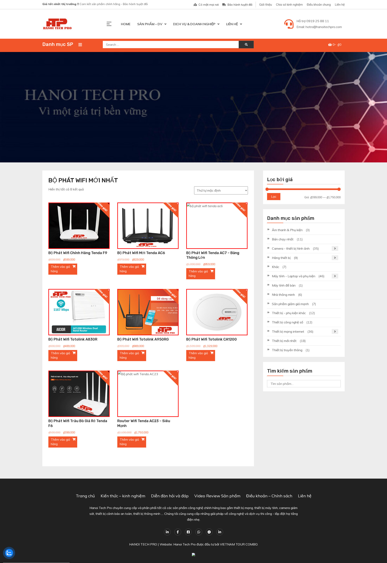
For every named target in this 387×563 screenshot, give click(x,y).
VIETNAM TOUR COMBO (238, 544)
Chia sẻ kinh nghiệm (289, 4)
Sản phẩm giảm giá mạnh (290, 304)
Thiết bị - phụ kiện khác (289, 313)
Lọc (273, 196)
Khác (275, 267)
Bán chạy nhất (282, 239)
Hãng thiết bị (281, 258)
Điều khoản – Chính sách (269, 495)
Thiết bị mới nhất (284, 341)
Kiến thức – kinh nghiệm (123, 495)
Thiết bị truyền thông (287, 350)
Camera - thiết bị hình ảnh (291, 248)
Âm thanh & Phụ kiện (287, 230)
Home (125, 24)
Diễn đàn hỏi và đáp (170, 495)
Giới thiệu (265, 4)
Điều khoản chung (319, 4)
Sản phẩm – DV (149, 24)
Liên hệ (340, 4)
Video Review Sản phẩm (217, 495)
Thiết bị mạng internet (288, 331)
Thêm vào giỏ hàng (60, 269)
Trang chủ (85, 495)
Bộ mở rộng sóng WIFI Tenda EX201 (31, 549)
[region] (193, 107)
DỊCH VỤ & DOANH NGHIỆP (194, 24)
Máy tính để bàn (283, 285)
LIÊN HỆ (232, 24)
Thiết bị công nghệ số (287, 322)
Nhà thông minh (283, 295)
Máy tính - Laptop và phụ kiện (293, 276)
